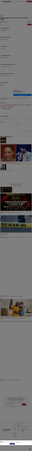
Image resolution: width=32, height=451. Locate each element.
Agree (12, 443)
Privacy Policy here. (18, 442)
